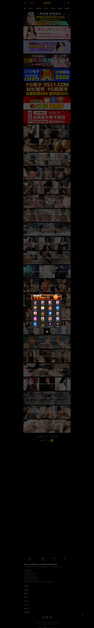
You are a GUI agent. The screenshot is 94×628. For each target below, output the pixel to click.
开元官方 (50, 315)
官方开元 (57, 310)
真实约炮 (42, 304)
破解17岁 (57, 321)
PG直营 (57, 315)
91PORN (42, 326)
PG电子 (35, 315)
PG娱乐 (42, 315)
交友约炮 (35, 304)
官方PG (42, 310)
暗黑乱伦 (50, 321)
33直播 (35, 321)
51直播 (42, 321)
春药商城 (50, 304)
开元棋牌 (50, 310)
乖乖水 (57, 304)
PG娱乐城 (35, 310)
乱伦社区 (35, 326)
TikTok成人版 (50, 326)
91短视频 (57, 326)
